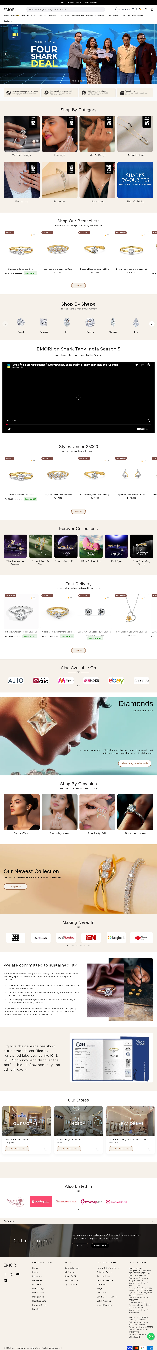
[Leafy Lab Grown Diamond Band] (57, 248)
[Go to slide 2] (76, 81)
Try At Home (71, 1284)
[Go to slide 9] (80, 945)
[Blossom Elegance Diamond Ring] (94, 248)
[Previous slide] (5, 54)
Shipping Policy (104, 1272)
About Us (101, 1284)
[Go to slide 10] (81, 945)
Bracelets (36, 1284)
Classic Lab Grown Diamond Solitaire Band (57, 632)
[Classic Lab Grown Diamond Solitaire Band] (57, 611)
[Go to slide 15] (89, 945)
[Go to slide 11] (83, 945)
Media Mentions (104, 1305)
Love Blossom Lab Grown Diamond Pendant (131, 632)
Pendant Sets (39, 1305)
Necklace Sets (39, 1301)
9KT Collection (71, 1280)
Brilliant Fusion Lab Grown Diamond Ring (131, 269)
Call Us (80, 1246)
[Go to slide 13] (86, 945)
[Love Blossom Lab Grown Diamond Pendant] (131, 611)
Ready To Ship (71, 1276)
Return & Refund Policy (108, 1268)
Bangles (36, 1309)
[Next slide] (151, 54)
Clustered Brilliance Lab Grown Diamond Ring (21, 269)
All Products (70, 1272)
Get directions (17, 1149)
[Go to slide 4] (81, 81)
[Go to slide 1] (73, 81)
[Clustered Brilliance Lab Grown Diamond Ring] (21, 248)
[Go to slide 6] (75, 945)
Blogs (99, 1289)
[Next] (152, 324)
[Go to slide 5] (84, 81)
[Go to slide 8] (78, 945)
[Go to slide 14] (88, 945)
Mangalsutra (38, 1297)
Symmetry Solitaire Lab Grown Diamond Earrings (131, 495)
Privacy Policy (103, 1276)
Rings (35, 1268)
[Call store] (46, 1149)
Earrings (36, 1272)
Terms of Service (105, 1280)
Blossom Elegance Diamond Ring (94, 269)
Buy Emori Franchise (107, 1297)
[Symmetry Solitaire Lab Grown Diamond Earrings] (131, 474)
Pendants (37, 1276)
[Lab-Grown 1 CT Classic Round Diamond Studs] (94, 611)
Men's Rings (38, 1289)
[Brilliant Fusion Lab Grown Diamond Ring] (131, 248)
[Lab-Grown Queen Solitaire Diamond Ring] (21, 611)
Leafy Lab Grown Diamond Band (58, 269)
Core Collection (72, 1268)
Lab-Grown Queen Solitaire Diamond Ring (21, 632)
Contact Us (102, 1293)
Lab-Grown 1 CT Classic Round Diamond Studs (95, 632)
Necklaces (37, 1280)
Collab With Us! (104, 1301)
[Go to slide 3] (78, 81)
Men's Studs (38, 1293)
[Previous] (5, 324)
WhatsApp (100, 1246)
